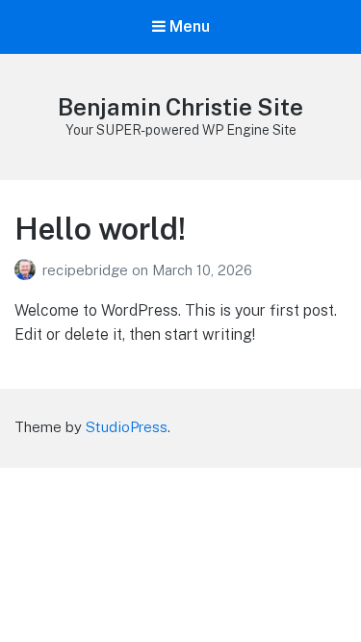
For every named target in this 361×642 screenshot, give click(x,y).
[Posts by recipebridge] (28, 270)
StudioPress (127, 427)
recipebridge (87, 270)
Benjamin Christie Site (180, 106)
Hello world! (100, 228)
